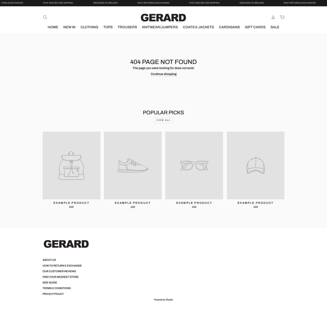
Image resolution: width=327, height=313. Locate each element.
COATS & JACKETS (198, 27)
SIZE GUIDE (50, 282)
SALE (275, 27)
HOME (53, 27)
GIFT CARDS (255, 27)
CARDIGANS (229, 27)
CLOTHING (89, 27)
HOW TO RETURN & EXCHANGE (62, 265)
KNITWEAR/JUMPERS (160, 27)
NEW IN (69, 27)
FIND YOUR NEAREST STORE (61, 277)
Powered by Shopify (163, 300)
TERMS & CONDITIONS (57, 288)
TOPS (108, 27)
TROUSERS (127, 27)
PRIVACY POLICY (53, 294)
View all (163, 120)
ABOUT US (49, 260)
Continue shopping (163, 74)
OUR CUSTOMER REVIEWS (59, 271)
